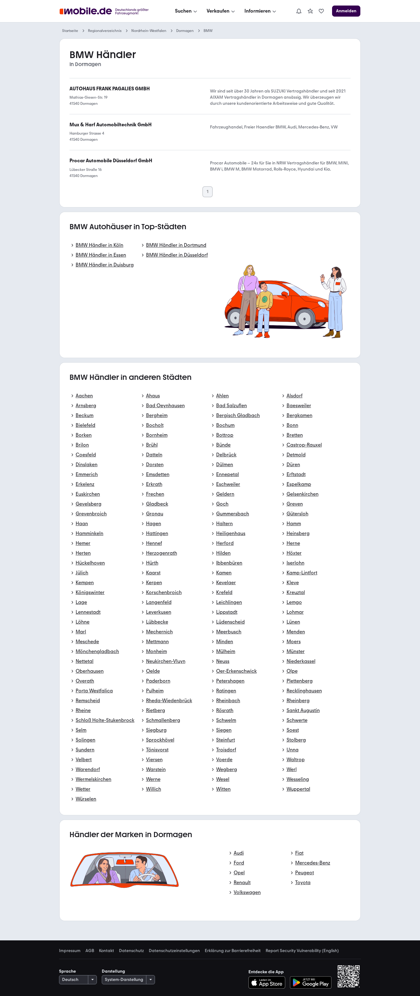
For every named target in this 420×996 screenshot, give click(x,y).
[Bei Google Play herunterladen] (310, 982)
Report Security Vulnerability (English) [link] (302, 950)
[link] (310, 11)
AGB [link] (89, 950)
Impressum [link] (70, 950)
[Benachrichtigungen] (298, 11)
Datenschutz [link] (131, 950)
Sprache (67, 971)
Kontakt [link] (106, 950)
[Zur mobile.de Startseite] (110, 11)
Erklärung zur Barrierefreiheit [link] (233, 950)
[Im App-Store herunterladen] (268, 982)
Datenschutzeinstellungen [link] (174, 950)
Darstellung (113, 971)
